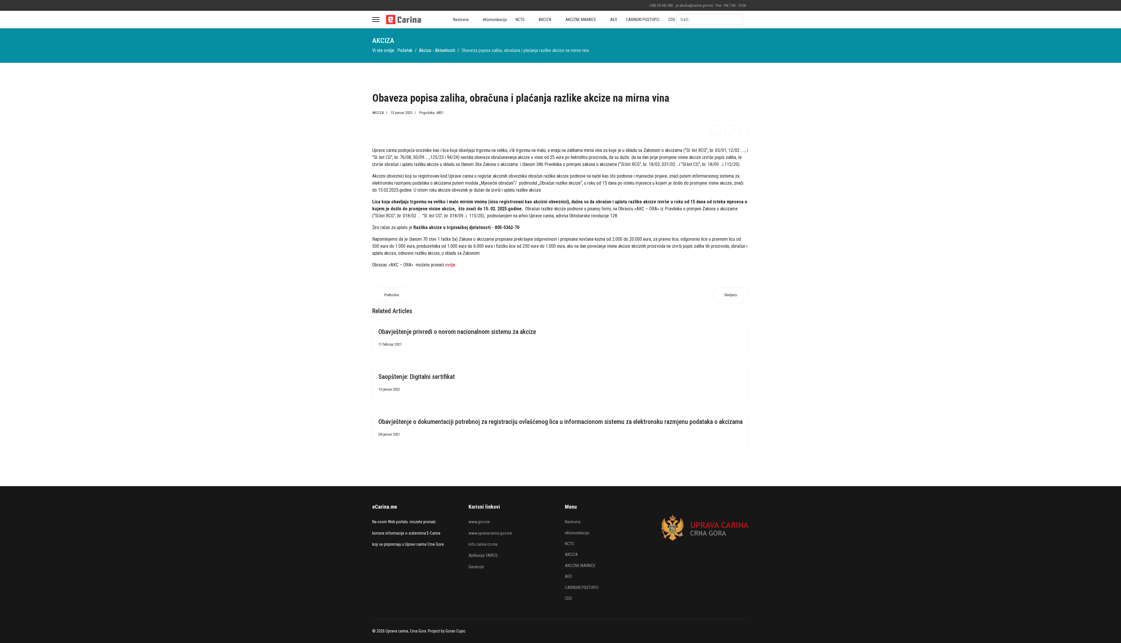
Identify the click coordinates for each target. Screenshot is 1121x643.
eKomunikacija (495, 19)
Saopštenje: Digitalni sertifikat (416, 376)
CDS (671, 19)
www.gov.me (479, 521)
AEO (613, 19)
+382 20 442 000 (661, 5)
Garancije (476, 566)
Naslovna (461, 19)
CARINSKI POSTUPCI (642, 19)
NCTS (520, 19)
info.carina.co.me (483, 544)
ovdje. (450, 265)
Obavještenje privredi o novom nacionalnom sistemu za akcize (457, 331)
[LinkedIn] (744, 130)
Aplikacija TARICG (483, 555)
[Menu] (376, 19)
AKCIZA (545, 19)
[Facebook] (716, 130)
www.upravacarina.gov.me (490, 533)
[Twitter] (730, 130)
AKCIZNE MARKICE (580, 19)
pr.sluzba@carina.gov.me (694, 5)
